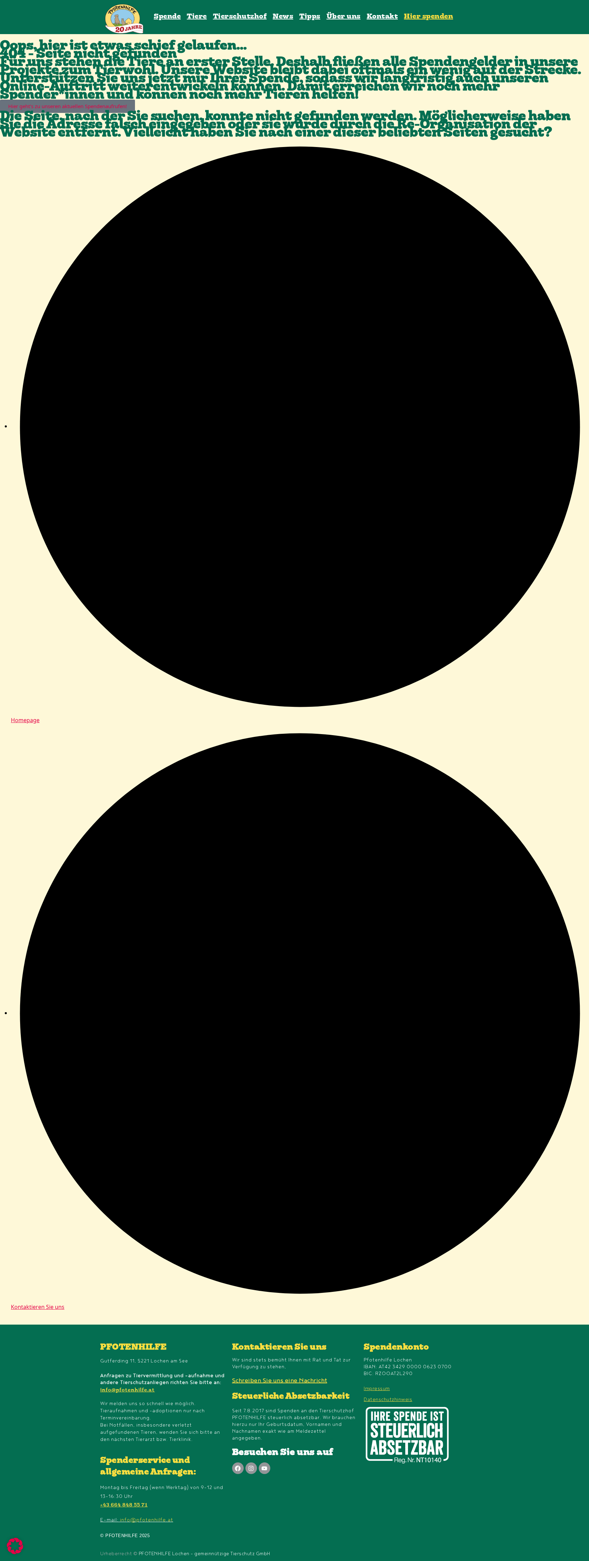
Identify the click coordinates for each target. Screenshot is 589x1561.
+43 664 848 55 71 (124, 1505)
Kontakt (382, 16)
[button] (15, 1546)
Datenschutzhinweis (388, 1399)
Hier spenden (428, 16)
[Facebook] (238, 1468)
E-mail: (136, 1520)
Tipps (309, 16)
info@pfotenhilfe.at (127, 1390)
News (283, 16)
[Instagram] (251, 1468)
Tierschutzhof (240, 16)
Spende (167, 16)
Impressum (377, 1388)
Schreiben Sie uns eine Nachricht (279, 1380)
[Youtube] (264, 1468)
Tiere (197, 16)
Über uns (344, 16)
